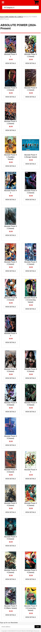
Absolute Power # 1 (10, 55)
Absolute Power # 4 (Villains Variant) (10, 607)
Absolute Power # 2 (10, 192)
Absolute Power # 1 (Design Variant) (30, 156)
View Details (10, 63)
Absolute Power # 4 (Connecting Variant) (30, 608)
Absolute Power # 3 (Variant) (10, 370)
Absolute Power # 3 (10, 334)
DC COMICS (19, 17)
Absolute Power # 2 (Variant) (30, 192)
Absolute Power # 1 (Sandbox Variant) (10, 157)
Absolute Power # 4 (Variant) (10, 504)
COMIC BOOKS (9, 17)
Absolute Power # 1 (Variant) (30, 55)
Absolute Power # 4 (30, 471)
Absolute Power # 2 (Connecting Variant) (30, 300)
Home (2, 17)
